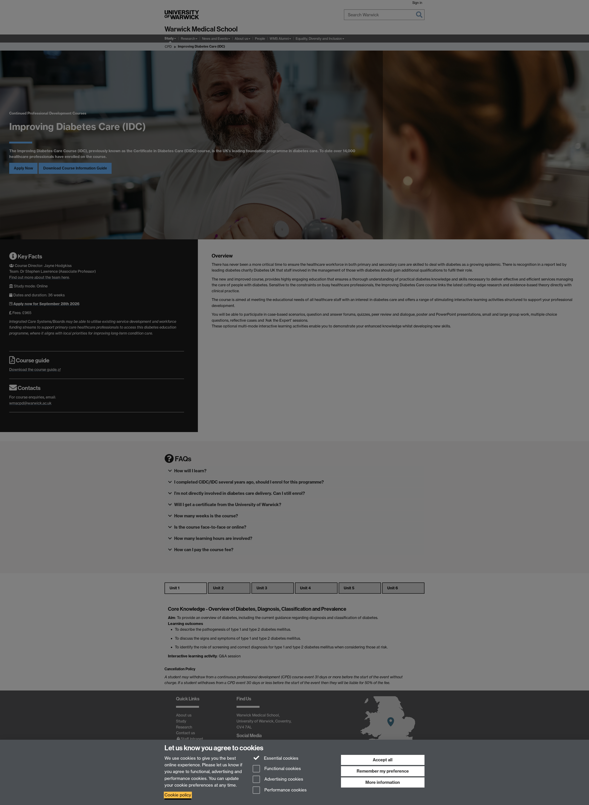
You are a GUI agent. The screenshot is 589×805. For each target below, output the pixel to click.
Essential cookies (280, 758)
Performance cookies (285, 790)
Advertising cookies (283, 779)
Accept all (383, 759)
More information (382, 782)
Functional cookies (282, 768)
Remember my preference (383, 771)
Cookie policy (178, 795)
